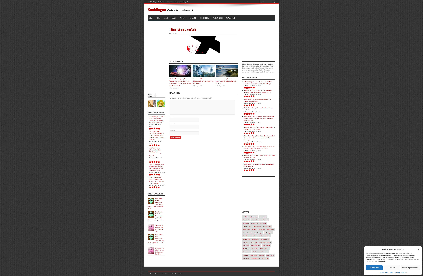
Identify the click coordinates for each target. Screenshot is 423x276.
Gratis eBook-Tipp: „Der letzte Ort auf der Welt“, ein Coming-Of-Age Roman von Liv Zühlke (259, 148)
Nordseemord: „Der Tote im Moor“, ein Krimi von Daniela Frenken (226, 81)
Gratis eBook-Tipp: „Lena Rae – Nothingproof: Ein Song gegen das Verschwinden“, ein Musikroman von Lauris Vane (259, 118)
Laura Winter (253, 242)
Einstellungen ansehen (410, 268)
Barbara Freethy (256, 220)
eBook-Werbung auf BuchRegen (156, 2)
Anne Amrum (263, 217)
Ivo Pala (261, 236)
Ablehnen (391, 268)
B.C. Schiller (246, 220)
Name (171, 117)
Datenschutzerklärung (394, 272)
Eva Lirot (254, 229)
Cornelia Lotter (247, 226)
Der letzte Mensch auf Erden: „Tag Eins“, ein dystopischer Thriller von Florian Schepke (156, 180)
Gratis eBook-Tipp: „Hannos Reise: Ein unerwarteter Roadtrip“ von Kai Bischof (259, 128)
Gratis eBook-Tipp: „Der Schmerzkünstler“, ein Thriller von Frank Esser (258, 100)
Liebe (150, 18)
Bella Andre (265, 220)
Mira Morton (256, 252)
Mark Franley (246, 249)
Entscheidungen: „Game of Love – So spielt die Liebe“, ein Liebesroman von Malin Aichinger (157, 120)
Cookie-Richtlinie (383, 272)
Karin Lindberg (265, 239)
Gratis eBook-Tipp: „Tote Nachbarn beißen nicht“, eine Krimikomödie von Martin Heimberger (156, 168)
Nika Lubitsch (264, 252)
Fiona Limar (262, 229)
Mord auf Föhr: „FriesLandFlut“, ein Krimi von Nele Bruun (203, 81)
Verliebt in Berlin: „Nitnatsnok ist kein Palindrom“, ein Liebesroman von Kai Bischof (155, 152)
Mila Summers (247, 252)
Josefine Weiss (246, 239)
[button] (418, 249)
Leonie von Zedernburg (265, 242)
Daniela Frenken (267, 226)
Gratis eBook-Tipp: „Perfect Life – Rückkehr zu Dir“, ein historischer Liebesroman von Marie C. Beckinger (157, 135)
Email (171, 124)
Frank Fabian (270, 229)
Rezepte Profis (270, 255)
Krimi (166, 18)
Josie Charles (255, 239)
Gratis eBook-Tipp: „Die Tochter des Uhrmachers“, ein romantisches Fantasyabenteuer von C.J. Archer (180, 82)
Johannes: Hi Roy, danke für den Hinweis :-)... (159, 228)
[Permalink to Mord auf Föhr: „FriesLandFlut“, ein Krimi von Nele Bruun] (204, 71)
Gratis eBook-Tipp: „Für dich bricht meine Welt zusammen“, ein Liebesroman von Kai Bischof (258, 91)
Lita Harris (246, 245)
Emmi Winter (246, 229)
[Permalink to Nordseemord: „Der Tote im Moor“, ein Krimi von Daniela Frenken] (227, 71)
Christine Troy (254, 223)
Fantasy (182, 18)
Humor (173, 18)
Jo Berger (267, 236)
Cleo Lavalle (263, 223)
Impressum (404, 272)
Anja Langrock (254, 217)
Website (172, 130)
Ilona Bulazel (246, 236)
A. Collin (245, 217)
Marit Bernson (266, 245)
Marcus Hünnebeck (256, 245)
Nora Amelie (253, 255)
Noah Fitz (245, 255)
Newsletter (230, 18)
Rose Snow (246, 258)
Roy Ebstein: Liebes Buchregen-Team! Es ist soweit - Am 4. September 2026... (155, 203)
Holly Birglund (268, 233)
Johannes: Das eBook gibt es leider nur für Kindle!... (159, 251)
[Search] (273, 1)
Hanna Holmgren (258, 233)
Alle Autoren (218, 18)
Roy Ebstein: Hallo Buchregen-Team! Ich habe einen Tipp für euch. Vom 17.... (156, 240)
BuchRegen (157, 9)
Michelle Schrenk (264, 249)
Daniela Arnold (257, 226)
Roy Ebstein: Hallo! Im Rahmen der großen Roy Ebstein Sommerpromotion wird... (156, 217)
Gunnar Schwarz (247, 233)
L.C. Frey (245, 242)
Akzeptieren (374, 268)
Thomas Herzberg (255, 258)
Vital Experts (265, 258)
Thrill (158, 18)
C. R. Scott (246, 223)
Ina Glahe (254, 236)
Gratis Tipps (204, 18)
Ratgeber (192, 18)
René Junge (261, 255)
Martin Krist (255, 249)
